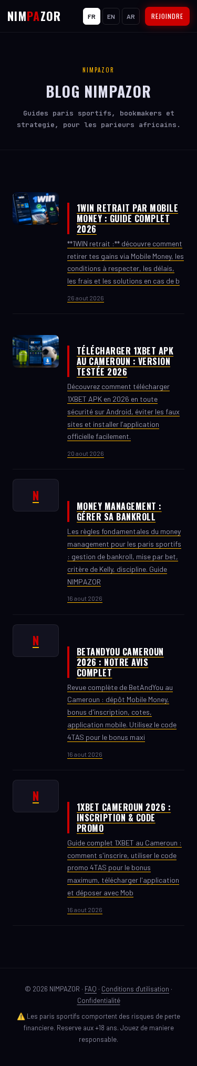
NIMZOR (34, 15)
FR (92, 16)
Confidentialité (98, 1000)
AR (131, 16)
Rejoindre (167, 16)
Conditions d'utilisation (135, 989)
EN (111, 16)
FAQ (91, 989)
